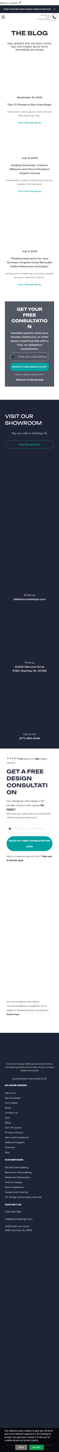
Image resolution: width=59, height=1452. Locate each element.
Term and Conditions (17, 1137)
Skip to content (9, 3)
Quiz (7, 1117)
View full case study (29, 122)
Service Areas (12, 1097)
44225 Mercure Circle (29, 666)
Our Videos (11, 1102)
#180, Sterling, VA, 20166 (29, 670)
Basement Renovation (17, 1177)
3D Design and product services (23, 1197)
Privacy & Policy (14, 1132)
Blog (7, 1122)
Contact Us (11, 1112)
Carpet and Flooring (16, 1192)
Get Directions (29, 444)
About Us (10, 1092)
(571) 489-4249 (29, 738)
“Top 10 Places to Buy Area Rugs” (29, 104)
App (7, 1152)
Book (8, 1107)
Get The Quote (13, 1127)
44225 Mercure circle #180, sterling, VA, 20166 (18, 1228)
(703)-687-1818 (13, 1211)
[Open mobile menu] (3, 17)
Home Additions (14, 1187)
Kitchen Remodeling (17, 1167)
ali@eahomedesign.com (29, 599)
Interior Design (13, 1182)
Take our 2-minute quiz (29, 379)
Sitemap (10, 1147)
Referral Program (15, 1142)
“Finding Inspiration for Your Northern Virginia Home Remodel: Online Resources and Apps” (29, 262)
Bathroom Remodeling (18, 1172)
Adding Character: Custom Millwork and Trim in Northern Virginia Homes (30, 169)
